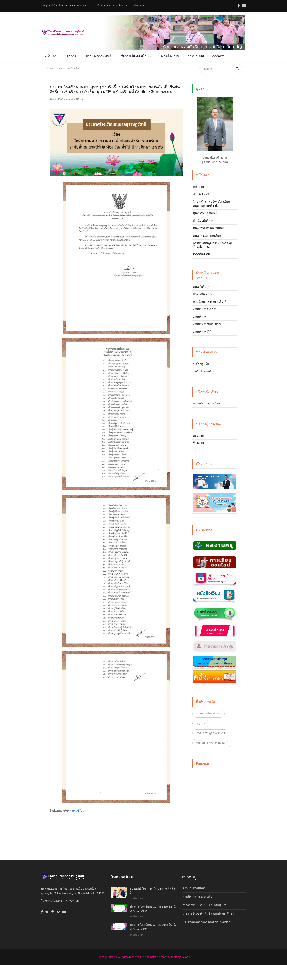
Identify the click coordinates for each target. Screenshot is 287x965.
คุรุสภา (200, 723)
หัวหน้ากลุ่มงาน (202, 294)
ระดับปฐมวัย (201, 364)
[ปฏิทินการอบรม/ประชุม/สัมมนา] (214, 579)
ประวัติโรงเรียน (168, 56)
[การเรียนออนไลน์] (214, 562)
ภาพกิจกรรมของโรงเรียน (198, 896)
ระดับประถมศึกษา (204, 371)
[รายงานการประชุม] (214, 646)
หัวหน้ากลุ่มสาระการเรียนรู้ (210, 301)
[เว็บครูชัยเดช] (214, 481)
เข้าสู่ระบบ (138, 5)
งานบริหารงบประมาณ (207, 324)
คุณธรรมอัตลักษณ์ (205, 213)
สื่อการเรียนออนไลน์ (135, 56)
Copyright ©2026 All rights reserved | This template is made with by (139, 957)
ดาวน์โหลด (79, 810)
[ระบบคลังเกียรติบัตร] (214, 677)
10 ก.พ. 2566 (57, 99)
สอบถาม (198, 435)
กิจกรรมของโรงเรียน (69, 68)
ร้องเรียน (198, 443)
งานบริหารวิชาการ (205, 309)
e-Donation (201, 254)
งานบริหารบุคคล (203, 316)
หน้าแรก (50, 56)
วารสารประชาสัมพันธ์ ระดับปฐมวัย (205, 905)
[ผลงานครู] (214, 545)
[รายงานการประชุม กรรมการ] (214, 661)
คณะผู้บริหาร (201, 286)
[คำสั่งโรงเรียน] (214, 614)
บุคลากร (70, 56)
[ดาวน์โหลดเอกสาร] (214, 631)
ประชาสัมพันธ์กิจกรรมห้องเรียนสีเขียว (206, 922)
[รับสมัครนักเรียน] (214, 502)
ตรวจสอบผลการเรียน (206, 403)
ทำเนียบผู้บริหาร (105, 5)
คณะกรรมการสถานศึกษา (209, 228)
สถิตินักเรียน (195, 56)
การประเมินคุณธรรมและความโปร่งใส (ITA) (212, 245)
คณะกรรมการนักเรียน (207, 235)
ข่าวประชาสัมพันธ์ (98, 56)
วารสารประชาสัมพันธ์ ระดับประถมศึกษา (208, 913)
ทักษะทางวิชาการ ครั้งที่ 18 (212, 742)
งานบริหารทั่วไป (203, 332)
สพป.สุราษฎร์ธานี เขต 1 (210, 733)
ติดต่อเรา (123, 5)
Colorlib (186, 957)
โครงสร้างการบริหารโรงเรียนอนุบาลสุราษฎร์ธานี (211, 203)
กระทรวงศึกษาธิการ (208, 713)
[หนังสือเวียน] (214, 596)
